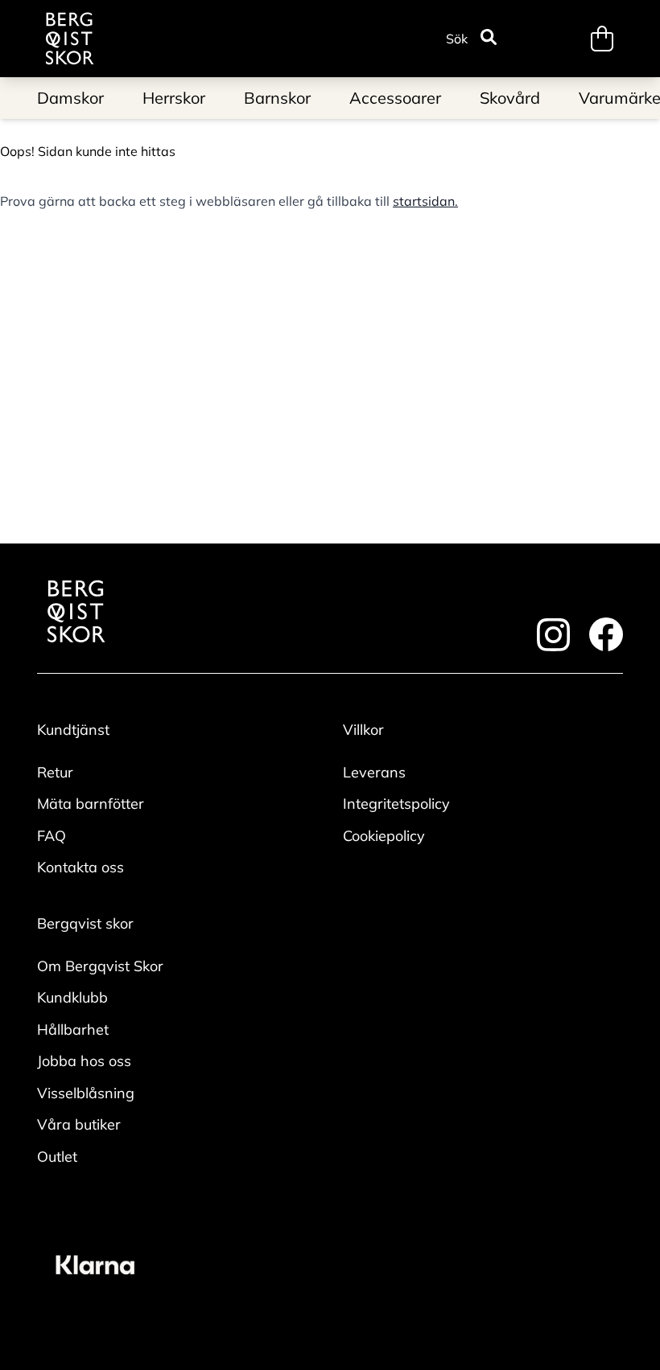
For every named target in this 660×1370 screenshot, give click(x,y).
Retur (55, 772)
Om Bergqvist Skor (100, 966)
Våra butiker (79, 1124)
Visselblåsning (85, 1093)
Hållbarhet (73, 1029)
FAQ (51, 836)
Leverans (374, 772)
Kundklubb (72, 997)
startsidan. (425, 201)
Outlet (57, 1156)
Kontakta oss (80, 867)
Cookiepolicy (384, 836)
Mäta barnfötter (90, 803)
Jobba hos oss (84, 1061)
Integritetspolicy (396, 803)
